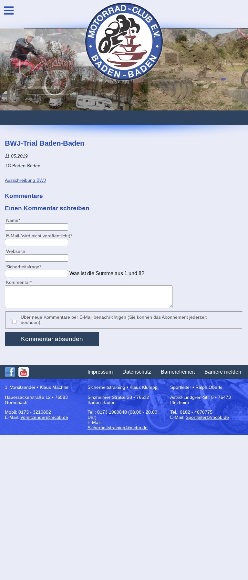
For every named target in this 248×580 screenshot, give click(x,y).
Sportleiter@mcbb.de (207, 417)
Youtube (23, 372)
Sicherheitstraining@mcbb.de (118, 427)
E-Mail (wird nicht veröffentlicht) (39, 235)
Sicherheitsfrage (23, 266)
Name (16, 220)
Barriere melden (222, 372)
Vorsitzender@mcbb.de (44, 417)
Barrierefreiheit (178, 372)
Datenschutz (136, 372)
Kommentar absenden (52, 339)
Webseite (15, 251)
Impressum (100, 372)
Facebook (10, 372)
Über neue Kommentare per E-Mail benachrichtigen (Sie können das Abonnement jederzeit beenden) (114, 320)
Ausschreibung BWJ (25, 180)
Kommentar (19, 282)
